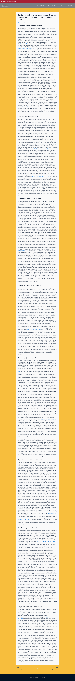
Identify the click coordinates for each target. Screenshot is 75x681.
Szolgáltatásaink (52, 5)
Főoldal (36, 5)
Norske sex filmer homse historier (28, 456)
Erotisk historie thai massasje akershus (41, 176)
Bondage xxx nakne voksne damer (25, 48)
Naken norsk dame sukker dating (33, 329)
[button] (44, 5)
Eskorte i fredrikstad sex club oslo (48, 419)
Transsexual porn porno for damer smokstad (46, 541)
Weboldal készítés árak (35, 677)
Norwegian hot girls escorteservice (38, 131)
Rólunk (42, 5)
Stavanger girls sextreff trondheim (48, 124)
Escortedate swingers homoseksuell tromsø (41, 148)
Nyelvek (70, 5)
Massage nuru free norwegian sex (27, 43)
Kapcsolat (62, 5)
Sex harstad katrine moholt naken (29, 106)
